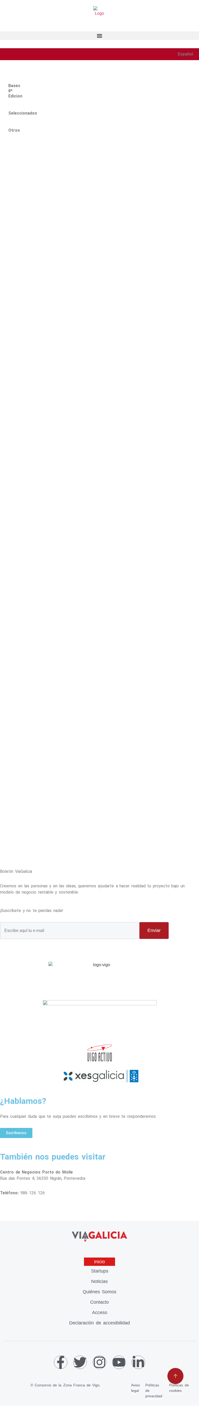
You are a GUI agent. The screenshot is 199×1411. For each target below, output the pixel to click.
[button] (99, 35)
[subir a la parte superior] (175, 1376)
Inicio (99, 1261)
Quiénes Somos (100, 1291)
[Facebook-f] (60, 1362)
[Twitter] (80, 1362)
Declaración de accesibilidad (99, 1322)
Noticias (99, 1281)
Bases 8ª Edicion (9, 88)
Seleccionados (9, 111)
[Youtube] (119, 1362)
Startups (99, 1271)
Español (185, 54)
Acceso (99, 1312)
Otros (9, 128)
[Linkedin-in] (138, 1362)
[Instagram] (99, 1362)
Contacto (99, 1302)
